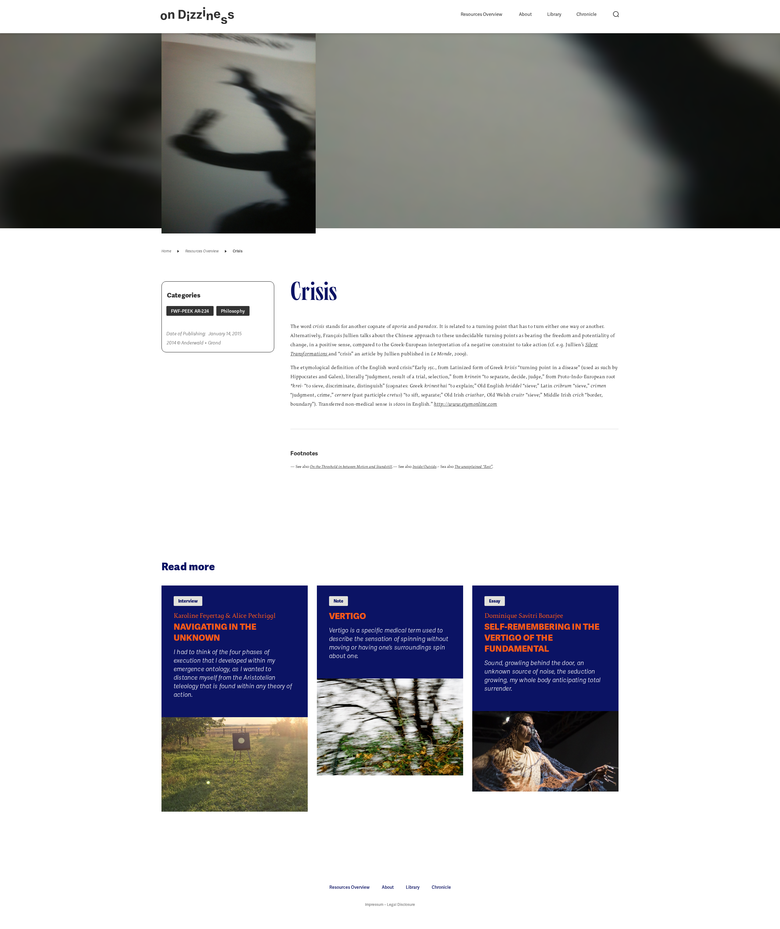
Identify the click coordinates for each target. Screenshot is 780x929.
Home (166, 251)
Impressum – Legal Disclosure (390, 904)
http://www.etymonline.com (465, 404)
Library (554, 14)
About (525, 14)
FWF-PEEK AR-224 (190, 311)
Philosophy (233, 311)
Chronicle (586, 14)
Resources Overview (481, 14)
